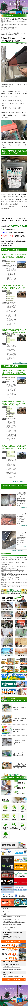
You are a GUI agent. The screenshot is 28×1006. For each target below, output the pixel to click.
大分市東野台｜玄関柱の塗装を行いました (12, 570)
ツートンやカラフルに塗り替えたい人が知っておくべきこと (19, 766)
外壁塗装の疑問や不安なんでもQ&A (12, 924)
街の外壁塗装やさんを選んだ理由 (11, 916)
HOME (2, 33)
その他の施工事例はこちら (20, 363)
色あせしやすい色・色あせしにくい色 (18, 754)
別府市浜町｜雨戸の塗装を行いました (11, 586)
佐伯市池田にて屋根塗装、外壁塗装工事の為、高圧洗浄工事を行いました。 (21, 520)
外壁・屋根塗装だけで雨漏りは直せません (14, 922)
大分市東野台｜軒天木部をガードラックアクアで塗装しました (14, 580)
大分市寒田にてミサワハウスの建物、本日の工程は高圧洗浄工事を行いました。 (14, 567)
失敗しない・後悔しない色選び (19, 708)
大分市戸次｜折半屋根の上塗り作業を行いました (14, 577)
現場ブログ (9, 33)
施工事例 (5, 908)
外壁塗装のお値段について (10, 927)
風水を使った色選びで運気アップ (19, 730)
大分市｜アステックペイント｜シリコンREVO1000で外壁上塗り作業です (14, 572)
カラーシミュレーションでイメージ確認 (19, 719)
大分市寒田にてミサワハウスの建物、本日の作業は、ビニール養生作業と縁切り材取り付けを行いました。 (21, 500)
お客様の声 (6, 914)
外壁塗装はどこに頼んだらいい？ (11, 967)
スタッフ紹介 (6, 930)
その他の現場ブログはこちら (19, 550)
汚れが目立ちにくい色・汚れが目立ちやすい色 (19, 742)
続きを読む (24, 507)
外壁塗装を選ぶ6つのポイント (11, 919)
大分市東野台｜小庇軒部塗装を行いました (12, 575)
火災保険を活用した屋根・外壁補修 (12, 969)
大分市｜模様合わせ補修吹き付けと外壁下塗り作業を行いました (14, 583)
